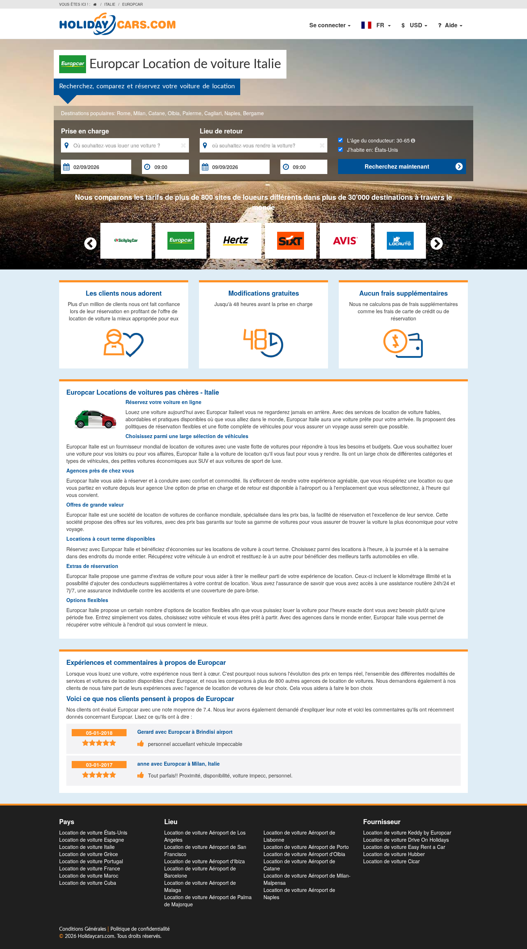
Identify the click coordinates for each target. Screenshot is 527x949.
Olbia (174, 113)
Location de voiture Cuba (87, 882)
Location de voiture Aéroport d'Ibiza (204, 861)
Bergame (253, 113)
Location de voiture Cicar (391, 861)
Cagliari (213, 113)
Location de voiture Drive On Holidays (406, 839)
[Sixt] (290, 239)
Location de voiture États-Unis (93, 832)
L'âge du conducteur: (376, 140)
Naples (232, 113)
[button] (376, 25)
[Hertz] (235, 239)
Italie (109, 4)
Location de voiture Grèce (88, 854)
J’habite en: (370, 149)
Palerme (191, 113)
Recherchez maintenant (413, 166)
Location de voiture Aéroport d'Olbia (304, 854)
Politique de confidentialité (140, 929)
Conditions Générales (83, 929)
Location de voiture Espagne (91, 839)
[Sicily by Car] (126, 239)
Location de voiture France (89, 868)
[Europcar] (180, 239)
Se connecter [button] (328, 25)
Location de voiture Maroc (88, 875)
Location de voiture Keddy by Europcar (407, 832)
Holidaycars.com (96, 936)
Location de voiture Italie (87, 846)
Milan (139, 113)
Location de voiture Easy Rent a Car (404, 846)
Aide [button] (452, 25)
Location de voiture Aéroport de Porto (306, 846)
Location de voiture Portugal (91, 861)
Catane (156, 113)
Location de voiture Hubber (394, 854)
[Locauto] (400, 239)
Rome (123, 113)
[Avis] (345, 239)
